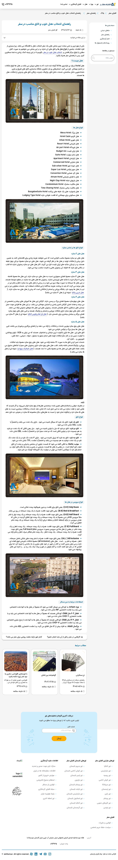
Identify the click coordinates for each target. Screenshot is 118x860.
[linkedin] (36, 854)
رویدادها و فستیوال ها (102, 43)
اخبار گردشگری (104, 38)
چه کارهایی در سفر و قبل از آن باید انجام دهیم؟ (65, 637)
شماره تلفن (71, 727)
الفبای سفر (112, 13)
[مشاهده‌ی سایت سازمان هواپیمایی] (16, 790)
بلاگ (102, 13)
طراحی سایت (111, 854)
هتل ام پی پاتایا (78, 292)
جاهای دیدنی (105, 30)
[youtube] (45, 854)
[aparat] (31, 854)
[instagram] (49, 854)
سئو (104, 854)
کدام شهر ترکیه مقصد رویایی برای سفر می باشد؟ (24, 637)
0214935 (53, 844)
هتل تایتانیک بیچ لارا (25, 348)
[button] (59, 738)
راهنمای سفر (91, 13)
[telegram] (40, 854)
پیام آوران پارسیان (96, 854)
